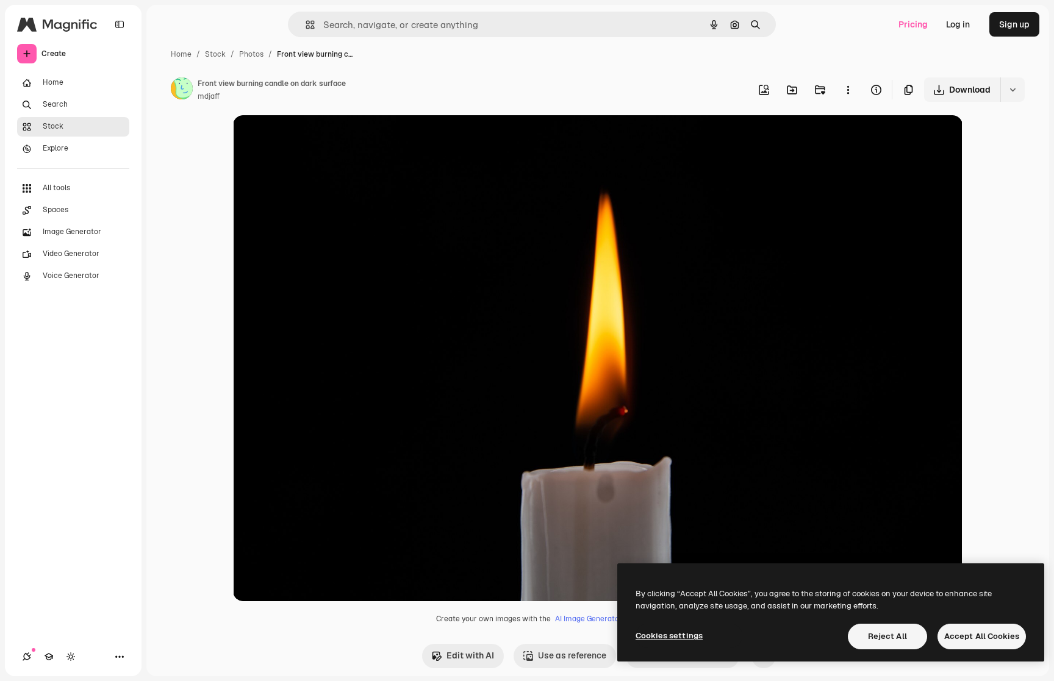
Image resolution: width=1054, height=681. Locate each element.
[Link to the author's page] (182, 90)
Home (181, 54)
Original (311, 138)
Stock (215, 54)
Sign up (1014, 24)
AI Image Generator (588, 619)
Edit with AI (470, 655)
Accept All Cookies (981, 636)
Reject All (887, 636)
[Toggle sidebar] (119, 24)
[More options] (848, 89)
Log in (958, 24)
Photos (251, 54)
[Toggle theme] (71, 656)
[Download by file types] (1012, 89)
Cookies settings (669, 635)
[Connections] (27, 656)
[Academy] (49, 656)
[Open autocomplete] (305, 24)
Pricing (913, 24)
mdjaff (209, 96)
